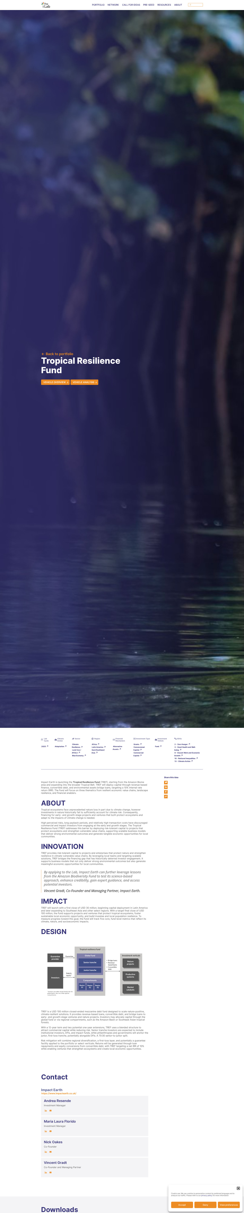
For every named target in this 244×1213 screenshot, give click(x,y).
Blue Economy (78, 756)
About (178, 4)
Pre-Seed (148, 4)
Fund (157, 746)
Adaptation (59, 746)
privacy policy (206, 1195)
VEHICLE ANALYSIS (83, 382)
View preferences (229, 1205)
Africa (94, 744)
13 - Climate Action (182, 761)
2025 (43, 746)
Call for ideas (131, 4)
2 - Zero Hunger (181, 744)
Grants (136, 744)
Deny (205, 1205)
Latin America (97, 747)
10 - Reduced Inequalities (185, 758)
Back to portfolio (59, 354)
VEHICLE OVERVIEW (54, 382)
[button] (238, 1188)
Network (113, 4)
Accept (182, 1205)
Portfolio (98, 4)
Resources (164, 4)
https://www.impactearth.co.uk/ (58, 1093)
